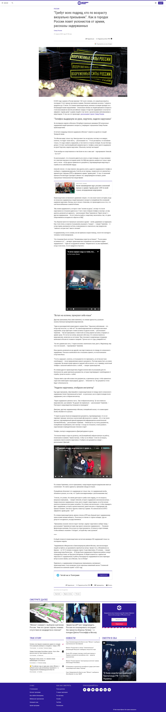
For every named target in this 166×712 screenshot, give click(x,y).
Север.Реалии (58, 30)
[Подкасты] (109, 689)
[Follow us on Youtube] (92, 689)
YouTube (58, 702)
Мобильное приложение (37, 699)
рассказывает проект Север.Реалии (92, 114)
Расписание (59, 705)
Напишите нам (34, 702)
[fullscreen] (98, 309)
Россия (56, 9)
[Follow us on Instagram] (97, 689)
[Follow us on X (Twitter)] (88, 689)
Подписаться (103, 575)
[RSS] (105, 689)
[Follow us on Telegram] (101, 689)
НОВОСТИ (70, 638)
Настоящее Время (74, 254)
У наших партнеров (62, 692)
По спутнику (59, 695)
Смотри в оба (109, 638)
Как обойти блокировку (36, 695)
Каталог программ (35, 692)
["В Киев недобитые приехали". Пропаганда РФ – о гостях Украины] (119, 661)
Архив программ (34, 705)
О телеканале (34, 689)
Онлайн (58, 699)
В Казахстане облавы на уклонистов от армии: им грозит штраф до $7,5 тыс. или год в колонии (90, 448)
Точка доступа (60, 689)
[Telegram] (155, 3)
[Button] (89, 39)
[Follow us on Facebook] (84, 689)
